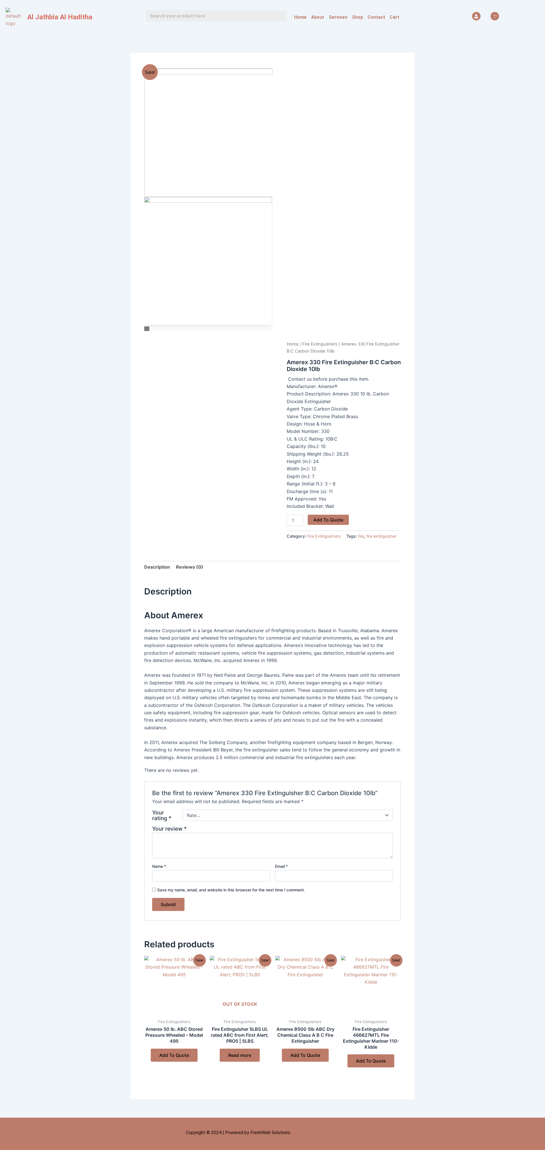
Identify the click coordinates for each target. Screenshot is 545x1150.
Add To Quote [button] (174, 1055)
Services (338, 17)
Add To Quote (328, 520)
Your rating (161, 815)
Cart (394, 17)
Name (159, 866)
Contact (376, 17)
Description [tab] (157, 567)
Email (281, 866)
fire (361, 536)
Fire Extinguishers (320, 344)
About (317, 17)
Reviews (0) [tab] (189, 567)
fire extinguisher (381, 536)
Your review (169, 828)
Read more (239, 1055)
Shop (357, 17)
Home (300, 17)
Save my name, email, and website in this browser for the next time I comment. (231, 889)
